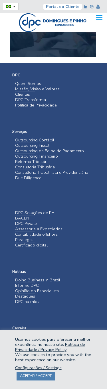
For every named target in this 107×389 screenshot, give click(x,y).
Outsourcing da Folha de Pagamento (49, 151)
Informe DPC (27, 285)
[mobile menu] (99, 17)
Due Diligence (28, 178)
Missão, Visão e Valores (37, 89)
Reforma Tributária (32, 161)
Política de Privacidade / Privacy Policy (50, 347)
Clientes (22, 94)
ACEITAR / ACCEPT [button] (36, 375)
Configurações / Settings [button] (38, 367)
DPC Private (26, 223)
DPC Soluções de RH (34, 213)
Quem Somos (28, 83)
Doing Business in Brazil (37, 280)
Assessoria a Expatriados (38, 229)
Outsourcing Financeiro (36, 156)
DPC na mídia (28, 301)
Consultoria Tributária (35, 167)
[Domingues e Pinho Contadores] (52, 22)
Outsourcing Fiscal (32, 145)
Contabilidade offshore (36, 234)
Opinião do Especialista (37, 291)
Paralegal (24, 239)
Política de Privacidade (36, 105)
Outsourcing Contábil (34, 140)
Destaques (25, 296)
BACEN (22, 218)
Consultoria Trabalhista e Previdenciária (51, 172)
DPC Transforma (30, 100)
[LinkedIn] (86, 6)
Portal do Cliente (62, 6)
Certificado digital (31, 245)
